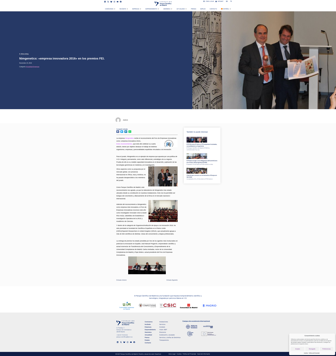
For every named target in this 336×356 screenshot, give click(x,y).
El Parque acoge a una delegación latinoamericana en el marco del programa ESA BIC (202, 161)
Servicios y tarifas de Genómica (169, 337)
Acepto (297, 349)
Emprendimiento (150, 329)
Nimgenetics (129, 138)
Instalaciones (163, 322)
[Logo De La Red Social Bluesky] (111, 2)
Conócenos (149, 322)
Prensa (147, 337)
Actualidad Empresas (32, 66)
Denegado (312, 349)
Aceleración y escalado (167, 335)
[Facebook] (121, 2)
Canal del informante (203, 354)
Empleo (147, 340)
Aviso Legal (172, 354)
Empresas (148, 327)
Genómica (148, 332)
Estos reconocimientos (124, 144)
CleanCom (158, 354)
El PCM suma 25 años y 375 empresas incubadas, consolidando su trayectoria (202, 145)
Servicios (162, 324)
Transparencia (164, 340)
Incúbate (148, 324)
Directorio (162, 332)
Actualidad (148, 335)
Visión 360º (163, 329)
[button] (231, 1)
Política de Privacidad (314, 353)
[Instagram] (114, 2)
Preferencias (326, 349)
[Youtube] (117, 2)
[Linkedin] (105, 2)
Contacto (148, 343)
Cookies (306, 353)
